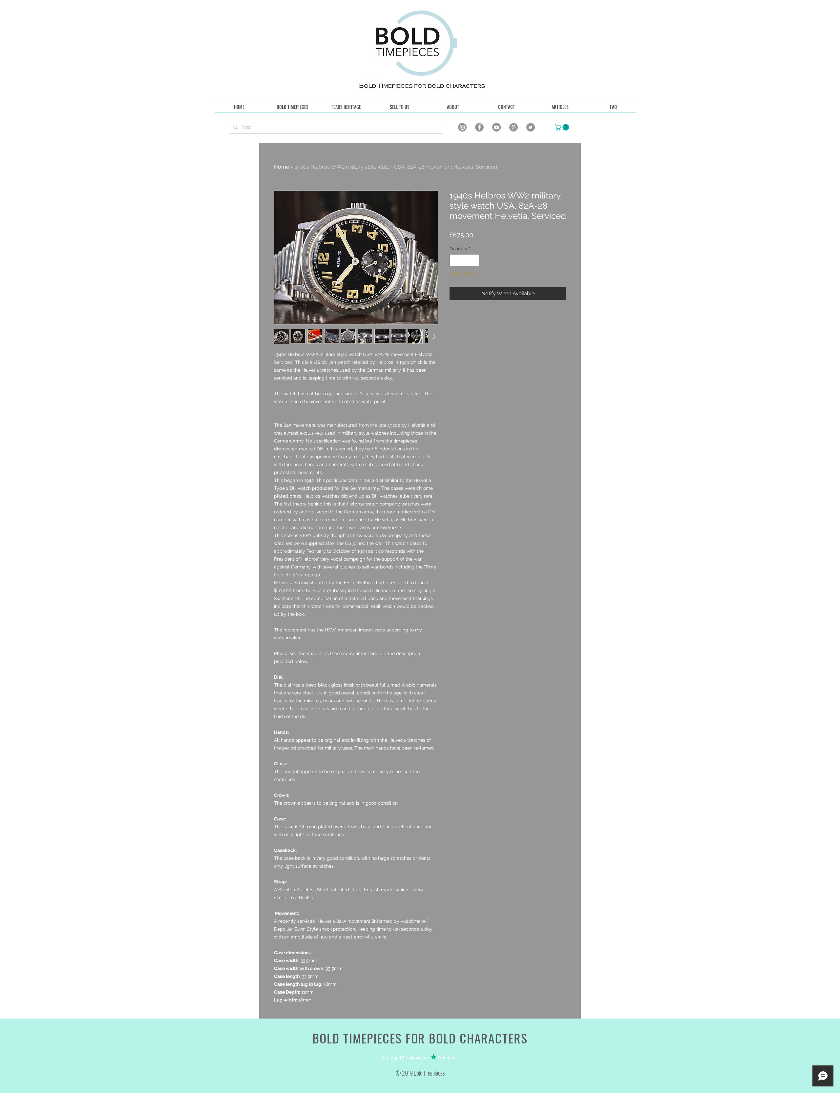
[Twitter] (530, 127)
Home (281, 167)
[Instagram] (462, 127)
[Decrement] (455, 260)
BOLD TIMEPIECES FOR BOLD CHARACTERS (420, 1038)
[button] (563, 127)
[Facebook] (479, 127)
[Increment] (475, 260)
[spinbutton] (465, 260)
